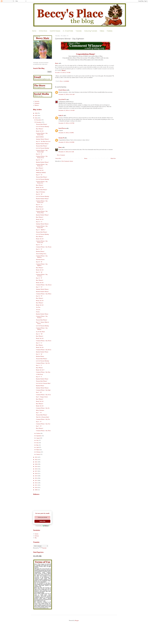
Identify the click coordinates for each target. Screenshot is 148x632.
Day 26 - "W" (39, 194)
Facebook (37, 101)
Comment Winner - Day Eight (43, 390)
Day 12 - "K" (39, 354)
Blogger (77, 620)
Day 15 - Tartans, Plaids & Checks (42, 322)
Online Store (43, 31)
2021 (36, 462)
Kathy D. (61, 115)
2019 (36, 466)
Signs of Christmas (40, 192)
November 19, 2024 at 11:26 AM (66, 110)
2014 (36, 478)
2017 (36, 471)
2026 (36, 113)
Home (34, 31)
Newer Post (58, 158)
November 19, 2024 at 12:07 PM (66, 123)
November (39, 122)
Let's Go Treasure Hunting (42, 234)
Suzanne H (61, 138)
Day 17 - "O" (39, 287)
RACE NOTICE (40, 137)
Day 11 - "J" (39, 365)
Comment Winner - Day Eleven (43, 349)
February (38, 452)
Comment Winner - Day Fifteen (43, 293)
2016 (36, 473)
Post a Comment (61, 155)
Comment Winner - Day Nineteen (42, 256)
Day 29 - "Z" (39, 154)
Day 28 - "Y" (39, 160)
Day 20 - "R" (39, 262)
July (37, 440)
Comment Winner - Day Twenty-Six (42, 165)
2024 (36, 118)
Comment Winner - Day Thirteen (42, 328)
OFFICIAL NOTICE (41, 172)
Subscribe (42, 521)
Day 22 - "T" (39, 244)
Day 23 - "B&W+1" (41, 229)
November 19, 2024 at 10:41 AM (66, 94)
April (37, 447)
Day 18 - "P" (39, 278)
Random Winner (40, 356)
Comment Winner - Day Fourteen (42, 316)
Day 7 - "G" (39, 412)
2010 (36, 487)
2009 (36, 489)
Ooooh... (38, 311)
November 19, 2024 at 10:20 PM (66, 142)
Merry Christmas (40, 410)
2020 (36, 464)
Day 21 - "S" (39, 249)
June (37, 442)
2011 (36, 485)
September (39, 435)
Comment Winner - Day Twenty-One (42, 241)
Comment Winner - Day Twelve (43, 340)
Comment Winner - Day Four (43, 424)
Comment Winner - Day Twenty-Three (42, 211)
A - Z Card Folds (68, 31)
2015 (36, 475)
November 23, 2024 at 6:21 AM (66, 151)
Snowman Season (40, 259)
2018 (36, 469)
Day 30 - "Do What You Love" (43, 141)
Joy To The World (40, 331)
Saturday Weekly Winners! (42, 139)
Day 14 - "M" (39, 334)
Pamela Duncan (63, 90)
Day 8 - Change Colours (42, 397)
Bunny (56, 63)
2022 (36, 459)
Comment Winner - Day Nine (43, 372)
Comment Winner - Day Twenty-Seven (42, 156)
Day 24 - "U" (39, 221)
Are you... (38, 309)
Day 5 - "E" (39, 426)
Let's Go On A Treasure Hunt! (43, 383)
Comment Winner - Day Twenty (43, 247)
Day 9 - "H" (39, 392)
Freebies (109, 31)
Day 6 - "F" (39, 421)
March (38, 449)
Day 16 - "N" (39, 296)
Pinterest (37, 105)
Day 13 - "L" (39, 343)
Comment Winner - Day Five (43, 419)
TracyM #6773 (62, 99)
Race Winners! (39, 128)
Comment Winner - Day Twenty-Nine (42, 133)
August (38, 438)
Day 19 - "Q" (39, 272)
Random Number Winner (42, 314)
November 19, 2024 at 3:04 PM (66, 132)
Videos (102, 31)
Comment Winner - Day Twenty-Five (42, 182)
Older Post (113, 158)
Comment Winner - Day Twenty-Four (42, 201)
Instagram (37, 103)
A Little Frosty (39, 374)
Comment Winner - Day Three (43, 430)
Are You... (38, 307)
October (38, 433)
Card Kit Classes (55, 31)
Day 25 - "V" (39, 204)
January (38, 454)
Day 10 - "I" (39, 376)
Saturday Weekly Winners (42, 224)
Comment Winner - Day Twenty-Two (42, 226)
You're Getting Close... (41, 253)
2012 (36, 482)
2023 (36, 457)
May (37, 445)
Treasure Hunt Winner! (41, 124)
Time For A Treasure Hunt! (42, 417)
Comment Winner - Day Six (42, 408)
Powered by (39, 525)
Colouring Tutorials (90, 31)
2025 (36, 115)
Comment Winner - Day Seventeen (42, 275)
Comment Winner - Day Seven (43, 394)
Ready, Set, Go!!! (40, 370)
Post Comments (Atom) (67, 161)
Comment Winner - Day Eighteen (42, 264)
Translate (44, 548)
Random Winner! (40, 251)
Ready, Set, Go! (40, 131)
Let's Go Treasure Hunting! (42, 126)
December (39, 120)
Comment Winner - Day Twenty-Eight (42, 151)
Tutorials (79, 31)
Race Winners (39, 345)
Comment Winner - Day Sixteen (43, 284)
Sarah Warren (62, 128)
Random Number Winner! (42, 143)
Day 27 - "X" (39, 174)
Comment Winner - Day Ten (43, 363)
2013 (36, 480)
